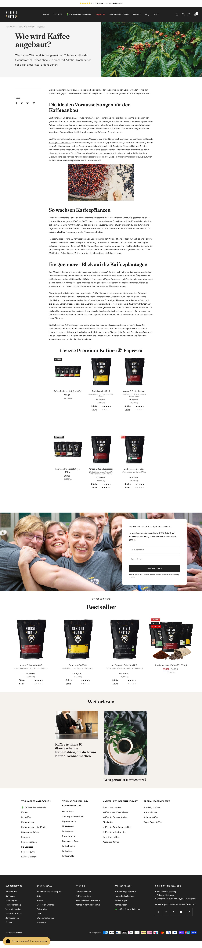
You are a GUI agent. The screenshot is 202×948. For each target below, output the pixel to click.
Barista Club (11, 891)
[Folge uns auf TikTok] (188, 912)
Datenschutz (42, 909)
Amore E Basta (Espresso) (101, 469)
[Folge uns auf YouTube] (181, 912)
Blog (147, 14)
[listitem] (16, 103)
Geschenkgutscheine (119, 14)
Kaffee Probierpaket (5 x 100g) (67, 391)
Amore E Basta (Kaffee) (134, 391)
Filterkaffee (108, 822)
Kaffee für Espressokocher (115, 817)
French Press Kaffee (112, 807)
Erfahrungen (11, 900)
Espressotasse (68, 836)
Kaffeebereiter (68, 846)
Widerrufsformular (13, 913)
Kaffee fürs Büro (83, 896)
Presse (40, 900)
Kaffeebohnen (27, 822)
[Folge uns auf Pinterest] (173, 912)
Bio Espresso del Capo (134, 469)
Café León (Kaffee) (101, 391)
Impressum (42, 922)
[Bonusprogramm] (177, 14)
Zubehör (137, 14)
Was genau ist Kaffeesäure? (125, 780)
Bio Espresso (27, 847)
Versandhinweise (13, 909)
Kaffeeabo (10, 896)
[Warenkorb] (195, 14)
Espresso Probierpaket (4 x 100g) (67, 470)
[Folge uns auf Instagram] (166, 912)
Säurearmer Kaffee (30, 832)
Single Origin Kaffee (153, 822)
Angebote (100, 14)
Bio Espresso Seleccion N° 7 (124, 665)
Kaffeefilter (67, 851)
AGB (39, 913)
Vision (156, 14)
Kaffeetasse (67, 831)
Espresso (57, 14)
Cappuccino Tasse (70, 841)
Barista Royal (121, 900)
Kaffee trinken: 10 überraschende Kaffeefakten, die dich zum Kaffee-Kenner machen (75, 750)
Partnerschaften (83, 891)
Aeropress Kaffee (111, 842)
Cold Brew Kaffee (111, 837)
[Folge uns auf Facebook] (158, 912)
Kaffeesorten (80, 239)
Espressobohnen (29, 842)
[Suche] (183, 14)
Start (7, 27)
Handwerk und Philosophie (49, 891)
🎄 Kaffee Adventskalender (79, 14)
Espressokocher (69, 821)
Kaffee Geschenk (29, 857)
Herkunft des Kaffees (124, 896)
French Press (68, 811)
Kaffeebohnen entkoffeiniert (34, 827)
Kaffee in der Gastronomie (88, 905)
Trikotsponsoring (13, 905)
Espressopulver (28, 852)
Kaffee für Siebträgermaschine (117, 827)
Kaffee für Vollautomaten (114, 832)
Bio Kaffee (26, 817)
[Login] (189, 14)
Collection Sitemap (45, 905)
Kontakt (9, 922)
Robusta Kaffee (151, 817)
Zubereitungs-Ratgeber (125, 891)
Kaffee (46, 14)
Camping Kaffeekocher (72, 816)
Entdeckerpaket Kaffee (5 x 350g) (171, 665)
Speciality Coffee (152, 807)
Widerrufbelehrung (45, 918)
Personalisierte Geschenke (88, 900)
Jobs (39, 896)
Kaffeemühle (68, 856)
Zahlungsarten (12, 918)
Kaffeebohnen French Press (115, 812)
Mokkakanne (68, 826)
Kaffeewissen (16, 27)
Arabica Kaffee (150, 812)
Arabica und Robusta (142, 239)
